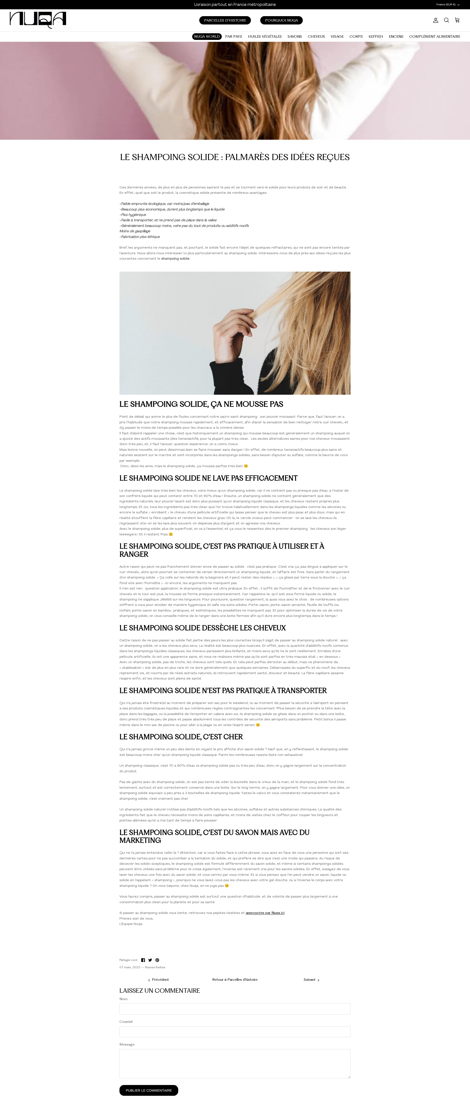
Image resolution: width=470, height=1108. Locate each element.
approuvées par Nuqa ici (265, 913)
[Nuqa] (38, 20)
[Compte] (435, 20)
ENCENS (396, 36)
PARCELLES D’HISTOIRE (225, 20)
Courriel (125, 1021)
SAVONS (295, 36)
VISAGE (337, 36)
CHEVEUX (316, 36)
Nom (123, 999)
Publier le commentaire (149, 1090)
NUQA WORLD (207, 36)
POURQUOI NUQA (281, 20)
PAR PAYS (233, 36)
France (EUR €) (446, 4)
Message (127, 1044)
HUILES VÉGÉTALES (265, 36)
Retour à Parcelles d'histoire (235, 979)
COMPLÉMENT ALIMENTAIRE (434, 36)
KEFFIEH (376, 36)
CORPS (356, 36)
